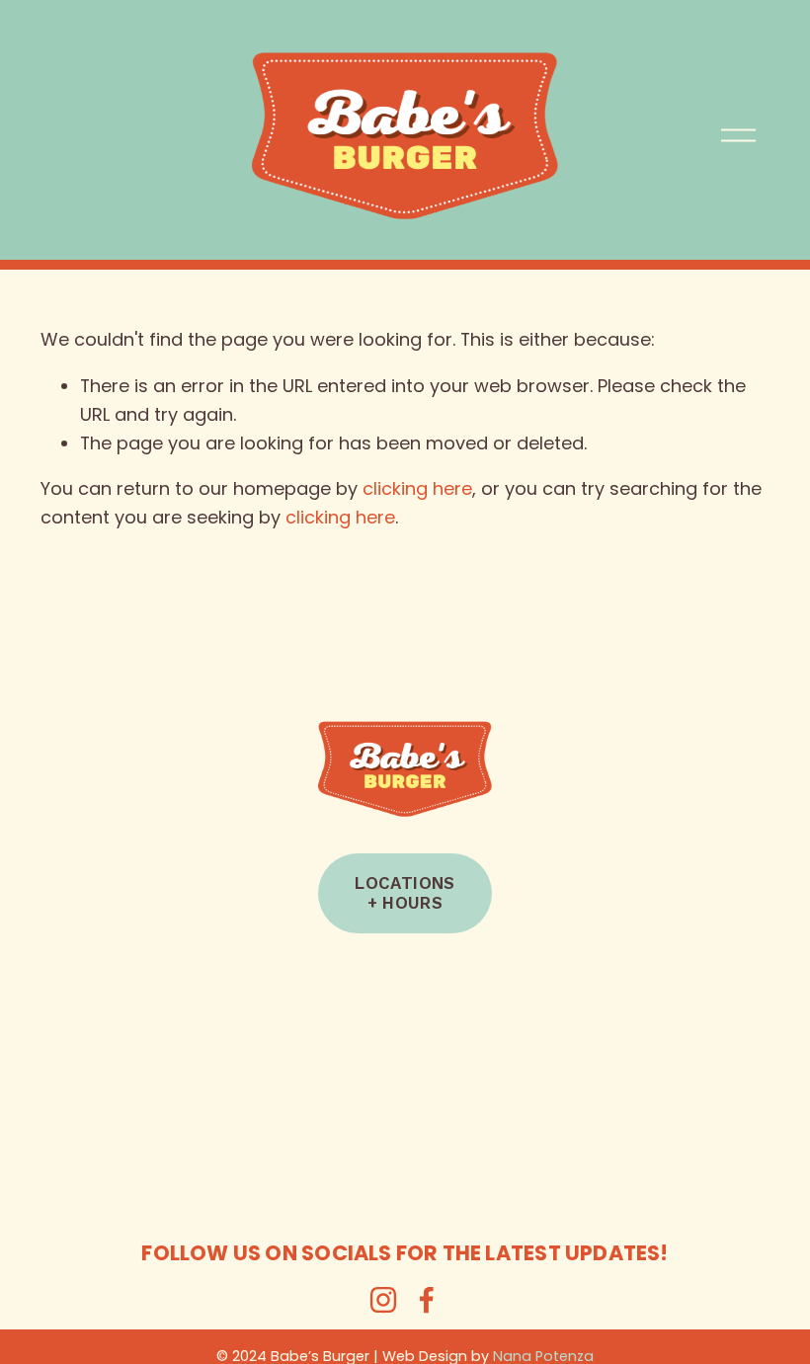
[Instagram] (383, 1300)
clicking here (417, 488)
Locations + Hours (404, 893)
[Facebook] (427, 1300)
